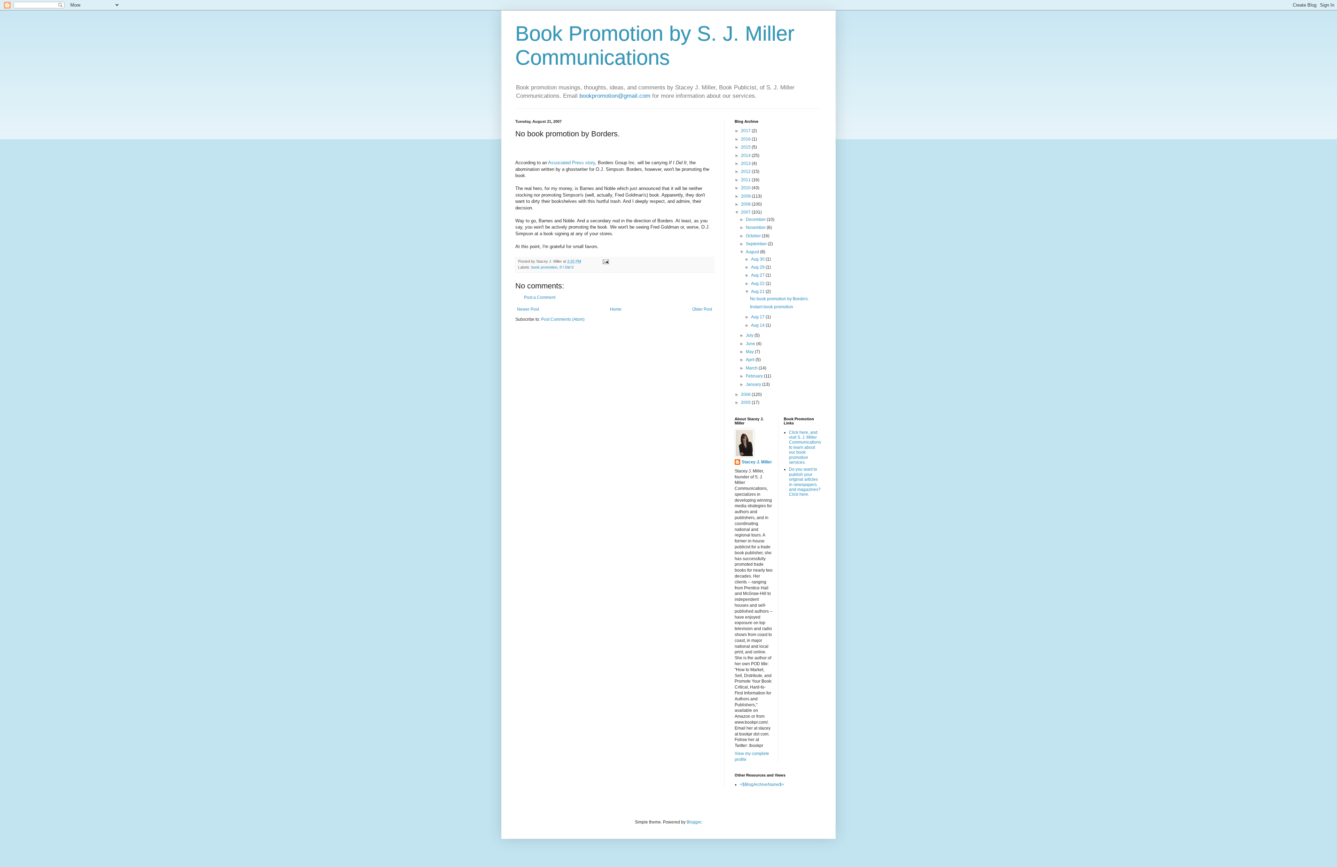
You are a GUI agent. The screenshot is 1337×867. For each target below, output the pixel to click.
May (750, 351)
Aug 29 (758, 267)
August (753, 251)
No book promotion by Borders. (779, 298)
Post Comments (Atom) (563, 319)
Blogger (694, 822)
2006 (746, 394)
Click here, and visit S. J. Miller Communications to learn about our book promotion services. (805, 447)
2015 (746, 147)
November (756, 227)
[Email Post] (605, 261)
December (756, 219)
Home (615, 309)
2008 (746, 204)
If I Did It (566, 267)
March (752, 368)
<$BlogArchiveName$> (762, 784)
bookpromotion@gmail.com (614, 96)
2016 (746, 139)
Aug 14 (758, 325)
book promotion (544, 267)
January (754, 384)
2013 (746, 163)
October (754, 235)
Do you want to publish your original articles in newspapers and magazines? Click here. (805, 482)
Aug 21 (758, 291)
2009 (746, 196)
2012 (746, 171)
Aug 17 (758, 317)
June (751, 343)
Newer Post (528, 309)
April (751, 359)
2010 (746, 187)
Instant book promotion (771, 306)
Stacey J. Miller (757, 462)
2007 (746, 212)
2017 (746, 130)
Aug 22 (758, 283)
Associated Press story (571, 162)
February (755, 376)
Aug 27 (758, 275)
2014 (746, 155)
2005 (746, 402)
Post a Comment (539, 297)
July (750, 335)
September (757, 243)
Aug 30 (758, 259)
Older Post (702, 309)
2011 (746, 179)
